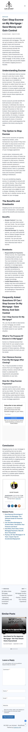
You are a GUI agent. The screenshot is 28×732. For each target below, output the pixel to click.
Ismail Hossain (7, 34)
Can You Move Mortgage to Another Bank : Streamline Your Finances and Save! (14, 524)
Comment (6, 669)
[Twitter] (15, 506)
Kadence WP (17, 727)
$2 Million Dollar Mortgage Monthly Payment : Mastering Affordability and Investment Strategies (7, 596)
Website (5, 705)
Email (5, 698)
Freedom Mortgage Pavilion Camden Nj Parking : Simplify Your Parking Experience (20, 595)
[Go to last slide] (4, 632)
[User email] (19, 506)
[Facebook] (9, 506)
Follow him (18, 498)
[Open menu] (24, 6)
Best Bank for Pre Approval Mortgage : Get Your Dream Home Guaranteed (13, 638)
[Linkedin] (12, 506)
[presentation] (14, 625)
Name (5, 691)
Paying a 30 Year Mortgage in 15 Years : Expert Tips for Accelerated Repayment (15, 536)
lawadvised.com (9, 501)
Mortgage (5, 16)
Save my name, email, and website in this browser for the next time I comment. (14, 711)
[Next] (24, 632)
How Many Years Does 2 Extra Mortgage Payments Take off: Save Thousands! (14, 530)
